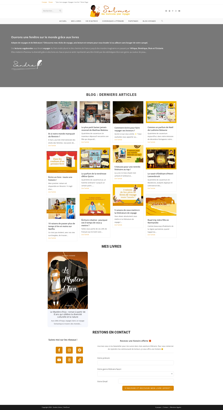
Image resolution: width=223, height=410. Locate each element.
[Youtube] (59, 360)
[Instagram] (69, 350)
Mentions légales (175, 407)
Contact (165, 407)
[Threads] (69, 360)
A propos (158, 407)
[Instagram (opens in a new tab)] (175, 11)
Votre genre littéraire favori (109, 369)
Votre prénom (103, 358)
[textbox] (135, 374)
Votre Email (102, 381)
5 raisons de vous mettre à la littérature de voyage (127, 211)
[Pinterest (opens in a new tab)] (172, 11)
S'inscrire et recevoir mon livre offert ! (148, 388)
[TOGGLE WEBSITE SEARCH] (162, 21)
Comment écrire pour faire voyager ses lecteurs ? (127, 129)
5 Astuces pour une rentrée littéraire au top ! (127, 168)
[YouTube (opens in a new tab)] (179, 11)
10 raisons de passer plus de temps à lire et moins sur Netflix (61, 226)
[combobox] (135, 373)
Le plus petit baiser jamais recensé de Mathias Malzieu (94, 128)
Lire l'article (52, 146)
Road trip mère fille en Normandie (158, 221)
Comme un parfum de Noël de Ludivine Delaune (160, 128)
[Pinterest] (79, 350)
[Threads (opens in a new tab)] (169, 11)
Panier (51, 2)
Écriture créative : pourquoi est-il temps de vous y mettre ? (94, 223)
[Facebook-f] (59, 350)
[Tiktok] (79, 360)
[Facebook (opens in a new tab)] (166, 11)
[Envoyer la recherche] (60, 11)
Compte (44, 2)
